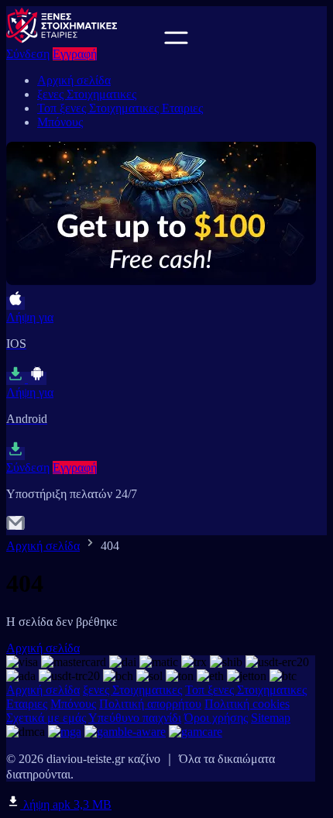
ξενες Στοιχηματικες (86, 94)
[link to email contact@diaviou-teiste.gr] (15, 527)
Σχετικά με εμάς (46, 717)
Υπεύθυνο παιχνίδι (134, 717)
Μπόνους (60, 122)
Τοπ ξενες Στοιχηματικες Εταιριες (120, 108)
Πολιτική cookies (247, 703)
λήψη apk (66, 804)
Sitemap (270, 717)
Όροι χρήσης (216, 717)
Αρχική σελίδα (74, 80)
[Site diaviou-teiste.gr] (83, 39)
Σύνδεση (28, 53)
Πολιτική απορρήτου (150, 703)
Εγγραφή (75, 53)
